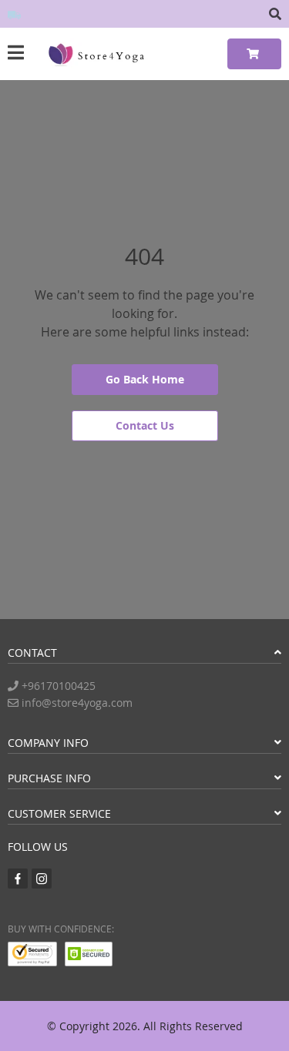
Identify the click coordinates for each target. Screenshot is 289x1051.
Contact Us (145, 425)
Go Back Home (145, 379)
